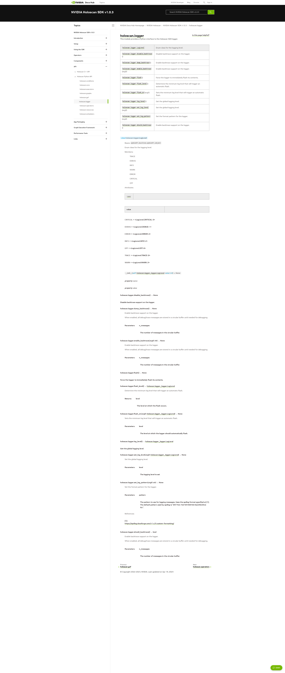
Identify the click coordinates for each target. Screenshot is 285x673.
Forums (196, 2)
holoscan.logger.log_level (134, 101)
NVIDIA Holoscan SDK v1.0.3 (175, 25)
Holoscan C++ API (83, 72)
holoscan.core (85, 85)
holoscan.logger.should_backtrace (137, 125)
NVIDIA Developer (177, 2)
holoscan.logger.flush (132, 77)
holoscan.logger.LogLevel (133, 48)
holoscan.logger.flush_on (133, 92)
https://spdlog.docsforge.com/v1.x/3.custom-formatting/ (149, 523)
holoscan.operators (87, 106)
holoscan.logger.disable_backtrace (137, 54)
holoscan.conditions (87, 81)
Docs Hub (89, 2)
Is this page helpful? (200, 35)
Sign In (209, 2)
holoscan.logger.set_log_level (135, 107)
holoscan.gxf (84, 97)
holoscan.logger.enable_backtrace (137, 69)
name (129, 196)
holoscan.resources (87, 110)
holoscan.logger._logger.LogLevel (150, 273)
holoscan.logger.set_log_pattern (136, 116)
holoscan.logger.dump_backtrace (136, 63)
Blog (188, 2)
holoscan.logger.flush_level (135, 84)
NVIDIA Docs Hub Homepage (132, 25)
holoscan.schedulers (87, 114)
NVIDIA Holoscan (154, 25)
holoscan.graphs (85, 93)
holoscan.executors (87, 89)
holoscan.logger (196, 25)
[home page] (77, 2)
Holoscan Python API (84, 76)
